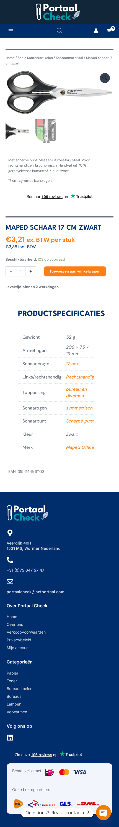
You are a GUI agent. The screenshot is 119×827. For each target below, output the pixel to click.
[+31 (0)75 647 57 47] (10, 560)
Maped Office (80, 447)
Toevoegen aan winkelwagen (75, 271)
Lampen (14, 704)
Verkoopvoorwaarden (26, 632)
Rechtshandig (80, 377)
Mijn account (18, 647)
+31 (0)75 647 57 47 (25, 570)
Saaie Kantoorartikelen (35, 58)
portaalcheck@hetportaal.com (35, 591)
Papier (12, 673)
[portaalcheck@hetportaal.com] (10, 581)
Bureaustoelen (19, 688)
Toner (12, 680)
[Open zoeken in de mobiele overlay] (59, 30)
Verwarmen (17, 711)
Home (10, 58)
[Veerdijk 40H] (10, 533)
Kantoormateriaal (69, 58)
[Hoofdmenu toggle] (11, 30)
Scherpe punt (80, 421)
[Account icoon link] (96, 30)
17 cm (72, 364)
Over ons (15, 624)
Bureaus (14, 696)
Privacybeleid (19, 639)
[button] (105, 78)
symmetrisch (79, 408)
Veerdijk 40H (19, 543)
